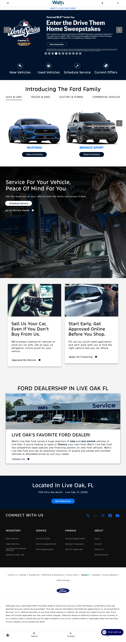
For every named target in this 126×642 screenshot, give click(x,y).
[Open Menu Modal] (8, 3)
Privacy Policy (72, 575)
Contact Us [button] (19, 459)
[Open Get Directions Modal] (102, 3)
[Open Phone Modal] (118, 3)
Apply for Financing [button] (81, 357)
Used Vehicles (12, 544)
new (72, 441)
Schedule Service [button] (18, 203)
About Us (98, 549)
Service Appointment (46, 544)
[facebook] (110, 515)
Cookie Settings (63, 580)
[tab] (14, 97)
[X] (88, 515)
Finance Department (75, 538)
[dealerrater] (102, 515)
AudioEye (96, 575)
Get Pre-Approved (74, 549)
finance (62, 444)
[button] (46, 53)
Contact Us (12, 575)
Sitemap (22, 575)
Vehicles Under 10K (15, 555)
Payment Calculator (74, 544)
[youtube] (117, 515)
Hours (97, 538)
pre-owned (88, 441)
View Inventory (34, 154)
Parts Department (44, 549)
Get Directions (63, 501)
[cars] (95, 515)
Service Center (43, 538)
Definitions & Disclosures (53, 575)
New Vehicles (12, 538)
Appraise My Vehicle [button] (24, 360)
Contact (98, 544)
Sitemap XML (34, 575)
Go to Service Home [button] (17, 210)
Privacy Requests (109, 575)
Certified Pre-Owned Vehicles (16, 549)
